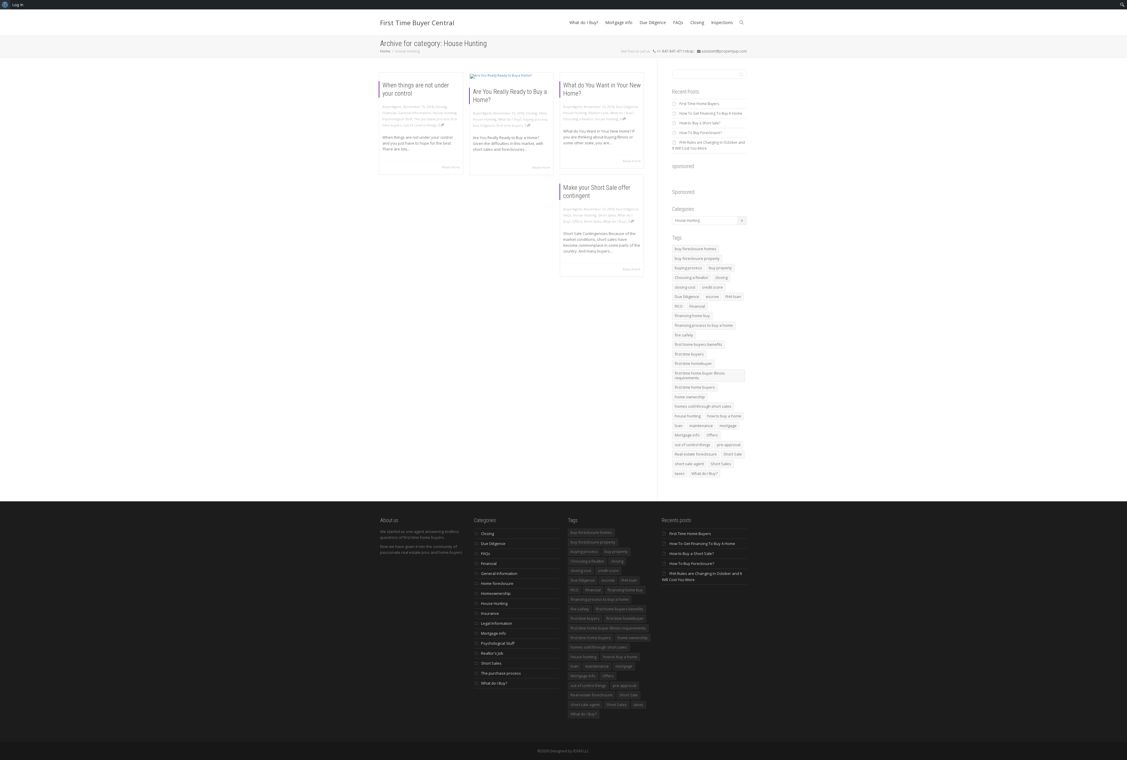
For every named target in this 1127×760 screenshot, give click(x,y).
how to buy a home (724, 416)
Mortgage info (618, 22)
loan (679, 425)
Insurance (490, 613)
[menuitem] (5, 4)
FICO (679, 306)
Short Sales (607, 215)
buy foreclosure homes (695, 248)
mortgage (728, 425)
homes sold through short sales (703, 406)
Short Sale (732, 454)
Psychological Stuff (397, 119)
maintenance (701, 425)
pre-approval (728, 444)
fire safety (684, 335)
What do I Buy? (583, 22)
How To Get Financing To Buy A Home (710, 113)
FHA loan (733, 296)
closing (721, 277)
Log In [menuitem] (17, 4)
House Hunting (444, 113)
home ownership (690, 397)
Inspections (722, 22)
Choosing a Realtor (578, 119)
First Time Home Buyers (699, 103)
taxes (680, 473)
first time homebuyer (693, 363)
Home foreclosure (497, 583)
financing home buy (692, 315)
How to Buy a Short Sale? (699, 123)
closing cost (685, 287)
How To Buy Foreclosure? (700, 132)
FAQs (678, 22)
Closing (697, 22)
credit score (712, 287)
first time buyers (510, 125)
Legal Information (496, 623)
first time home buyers (695, 387)
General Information (414, 113)
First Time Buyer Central (417, 22)
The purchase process (431, 119)
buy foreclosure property (697, 258)
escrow (712, 296)
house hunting (606, 119)
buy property (720, 267)
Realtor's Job (598, 113)
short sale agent (689, 463)
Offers (577, 221)
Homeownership (496, 593)
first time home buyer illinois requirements (700, 375)
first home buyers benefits (698, 344)
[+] (511, 76)
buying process (535, 119)
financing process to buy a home (704, 325)
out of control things (419, 125)
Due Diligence (653, 22)
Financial (389, 113)
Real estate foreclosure (696, 454)
